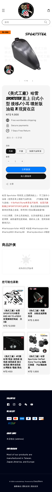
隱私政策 (26, 486)
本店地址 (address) (15, 439)
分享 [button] (12, 184)
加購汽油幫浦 (35, 151)
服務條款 (17, 486)
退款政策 (34, 486)
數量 (8, 157)
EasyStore (38, 481)
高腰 (11, 151)
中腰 (21, 151)
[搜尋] (45, 22)
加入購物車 (26, 176)
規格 (8, 146)
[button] (3, 10)
